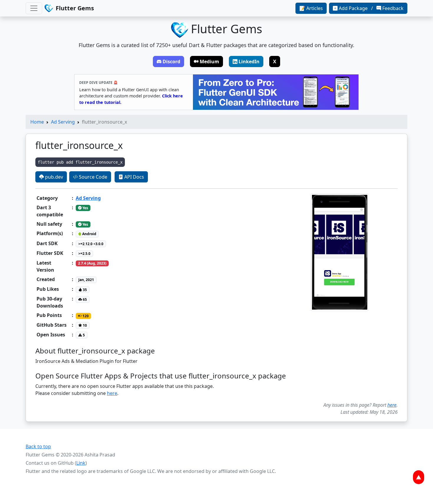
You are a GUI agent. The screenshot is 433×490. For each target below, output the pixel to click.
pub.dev (53, 177)
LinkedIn (249, 61)
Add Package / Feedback (371, 8)
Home (37, 122)
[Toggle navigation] (34, 8)
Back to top (38, 446)
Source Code (92, 177)
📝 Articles (311, 8)
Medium (209, 61)
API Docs (133, 177)
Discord (171, 61)
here (112, 393)
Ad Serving (63, 122)
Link (80, 463)
